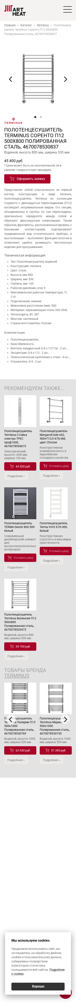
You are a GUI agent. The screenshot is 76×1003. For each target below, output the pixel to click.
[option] (20, 725)
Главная (10, 25)
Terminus (43, 25)
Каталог (26, 25)
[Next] (65, 79)
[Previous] (11, 79)
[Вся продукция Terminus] (38, 121)
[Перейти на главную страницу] (15, 10)
